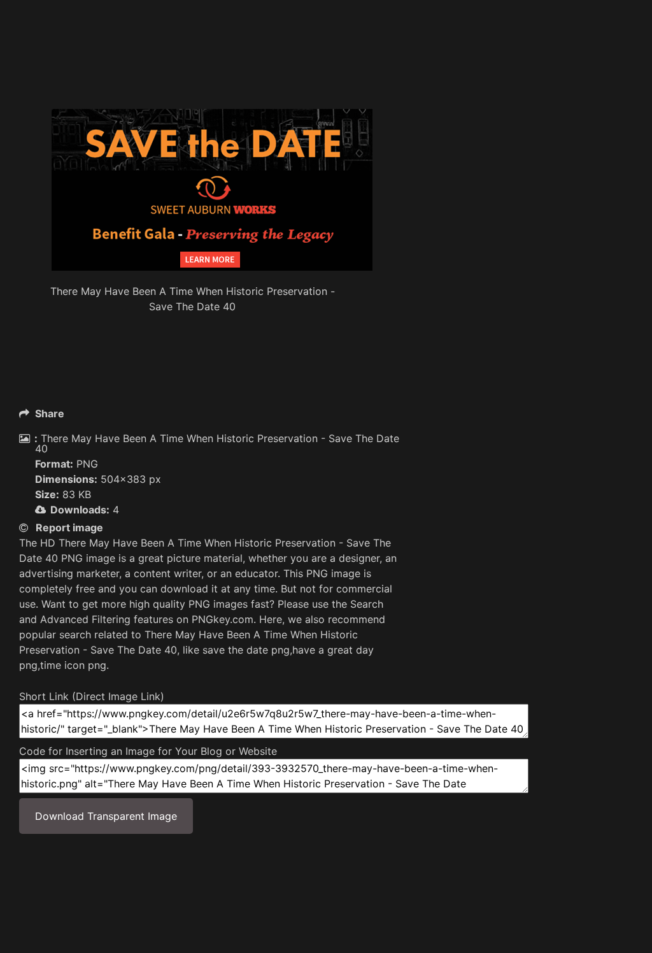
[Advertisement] (251, 76)
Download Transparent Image (106, 816)
